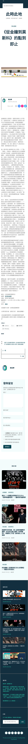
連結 (6, 304)
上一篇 (4, 350)
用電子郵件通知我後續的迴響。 (13, 439)
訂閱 (22, 722)
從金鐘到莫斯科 (11, 342)
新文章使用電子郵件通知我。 (12, 442)
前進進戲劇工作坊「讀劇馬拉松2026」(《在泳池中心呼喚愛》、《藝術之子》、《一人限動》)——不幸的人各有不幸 (14, 663)
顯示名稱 (6, 410)
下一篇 (22, 356)
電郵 (17, 700)
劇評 (5, 342)
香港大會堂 (14, 344)
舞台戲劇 (14, 26)
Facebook (20, 700)
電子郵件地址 (7, 417)
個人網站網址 (6, 425)
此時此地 (14, 14)
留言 (4, 392)
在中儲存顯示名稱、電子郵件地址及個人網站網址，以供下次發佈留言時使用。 (13, 434)
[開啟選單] (3, 1)
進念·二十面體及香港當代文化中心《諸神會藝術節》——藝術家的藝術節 (14, 496)
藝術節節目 (10, 492)
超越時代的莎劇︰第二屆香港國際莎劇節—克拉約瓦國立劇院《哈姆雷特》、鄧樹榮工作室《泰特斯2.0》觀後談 (13, 532)
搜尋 (20, 5)
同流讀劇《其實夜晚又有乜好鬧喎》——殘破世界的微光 (13, 568)
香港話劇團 (8, 296)
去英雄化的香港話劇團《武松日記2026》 (12, 599)
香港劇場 (8, 344)
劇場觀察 (5, 492)
